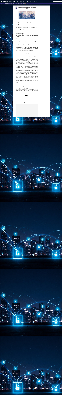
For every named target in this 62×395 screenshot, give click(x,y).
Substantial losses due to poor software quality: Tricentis (27, 8)
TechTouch (10, 3)
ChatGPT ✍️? (24, 3)
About (8, 3)
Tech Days (17, 3)
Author (27, 3)
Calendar (14, 3)
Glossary (20, 3)
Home (6, 3)
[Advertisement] (42, 19)
